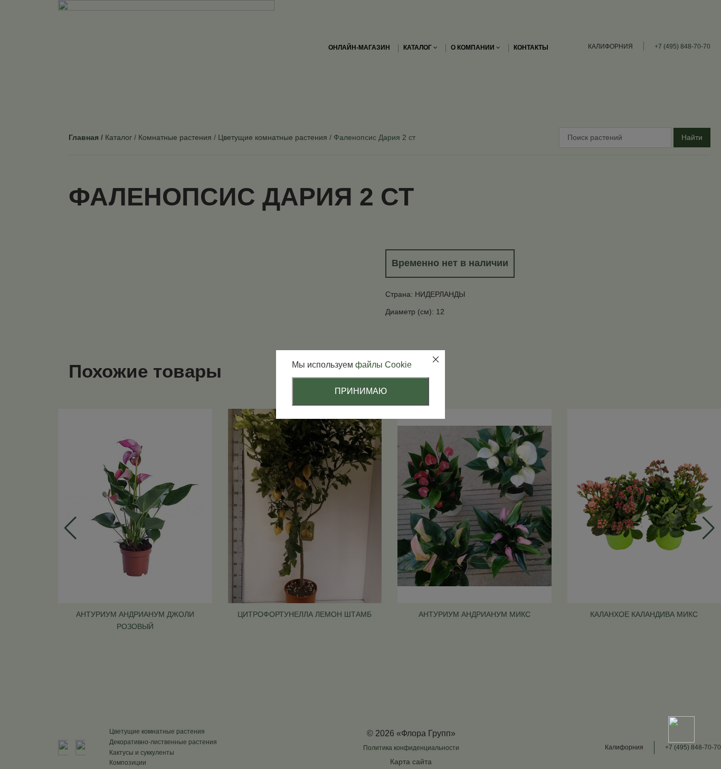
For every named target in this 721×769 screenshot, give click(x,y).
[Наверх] (681, 692)
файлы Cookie (383, 364)
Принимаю (361, 391)
